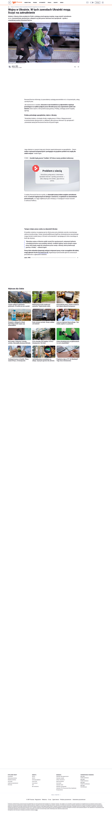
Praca (49, 2)
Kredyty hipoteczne (84, 780)
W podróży (42, 2)
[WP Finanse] (18, 2)
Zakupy (56, 2)
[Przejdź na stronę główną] (9, 3)
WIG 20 (33, 776)
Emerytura (27, 2)
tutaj (36, 809)
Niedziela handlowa (12, 779)
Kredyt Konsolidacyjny (85, 783)
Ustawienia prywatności (78, 799)
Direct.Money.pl (84, 786)
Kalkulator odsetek (60, 778)
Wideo (61, 2)
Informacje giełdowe (36, 779)
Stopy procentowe (60, 781)
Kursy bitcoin (34, 783)
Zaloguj (97, 2)
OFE (33, 784)
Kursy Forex (34, 781)
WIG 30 (33, 778)
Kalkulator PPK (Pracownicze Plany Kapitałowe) (66, 788)
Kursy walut (58, 783)
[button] (92, 2)
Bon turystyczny (35, 786)
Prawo (35, 2)
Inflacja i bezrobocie (60, 779)
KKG (17, 66)
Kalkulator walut (59, 784)
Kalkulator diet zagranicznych (62, 776)
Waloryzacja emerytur (12, 778)
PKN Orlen (10, 784)
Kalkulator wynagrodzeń (61, 786)
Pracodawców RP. (43, 252)
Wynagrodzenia (59, 789)
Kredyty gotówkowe (85, 777)
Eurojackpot (10, 776)
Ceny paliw (10, 781)
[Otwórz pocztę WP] (87, 2)
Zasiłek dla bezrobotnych (13, 783)
